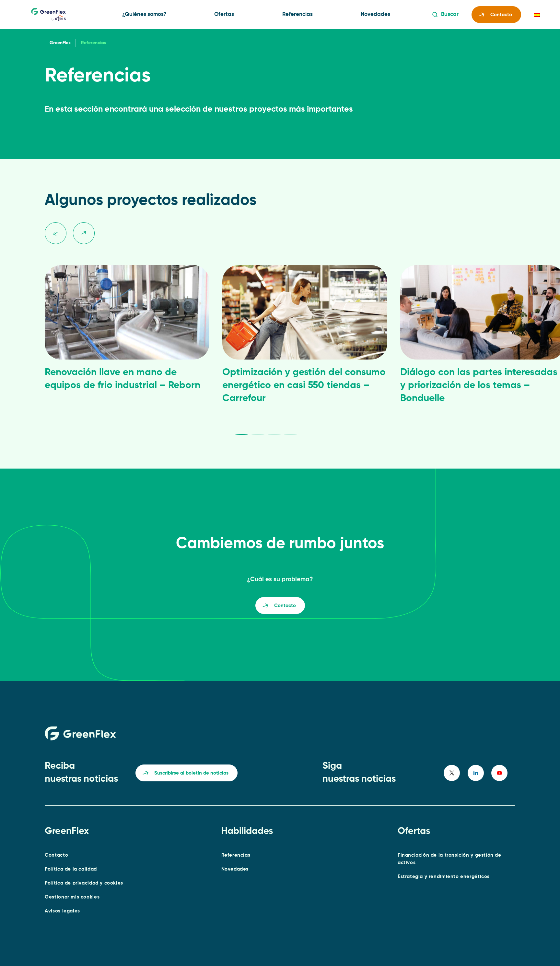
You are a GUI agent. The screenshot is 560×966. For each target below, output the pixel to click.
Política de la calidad (71, 869)
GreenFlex (60, 43)
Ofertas (224, 14)
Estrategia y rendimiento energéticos (444, 876)
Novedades (375, 14)
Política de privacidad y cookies (84, 883)
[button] (56, 233)
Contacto (501, 14)
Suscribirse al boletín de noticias (191, 773)
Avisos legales (62, 911)
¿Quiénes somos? (144, 14)
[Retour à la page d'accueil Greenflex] (48, 14)
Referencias (297, 14)
